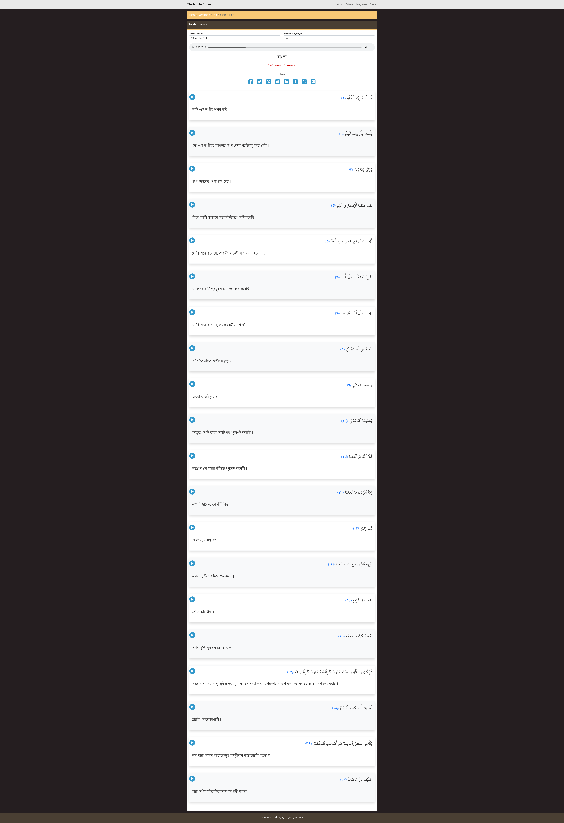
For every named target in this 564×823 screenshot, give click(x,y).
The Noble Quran (199, 4)
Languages (361, 4)
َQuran (340, 4)
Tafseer (349, 4)
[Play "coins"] (192, 97)
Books (373, 4)
